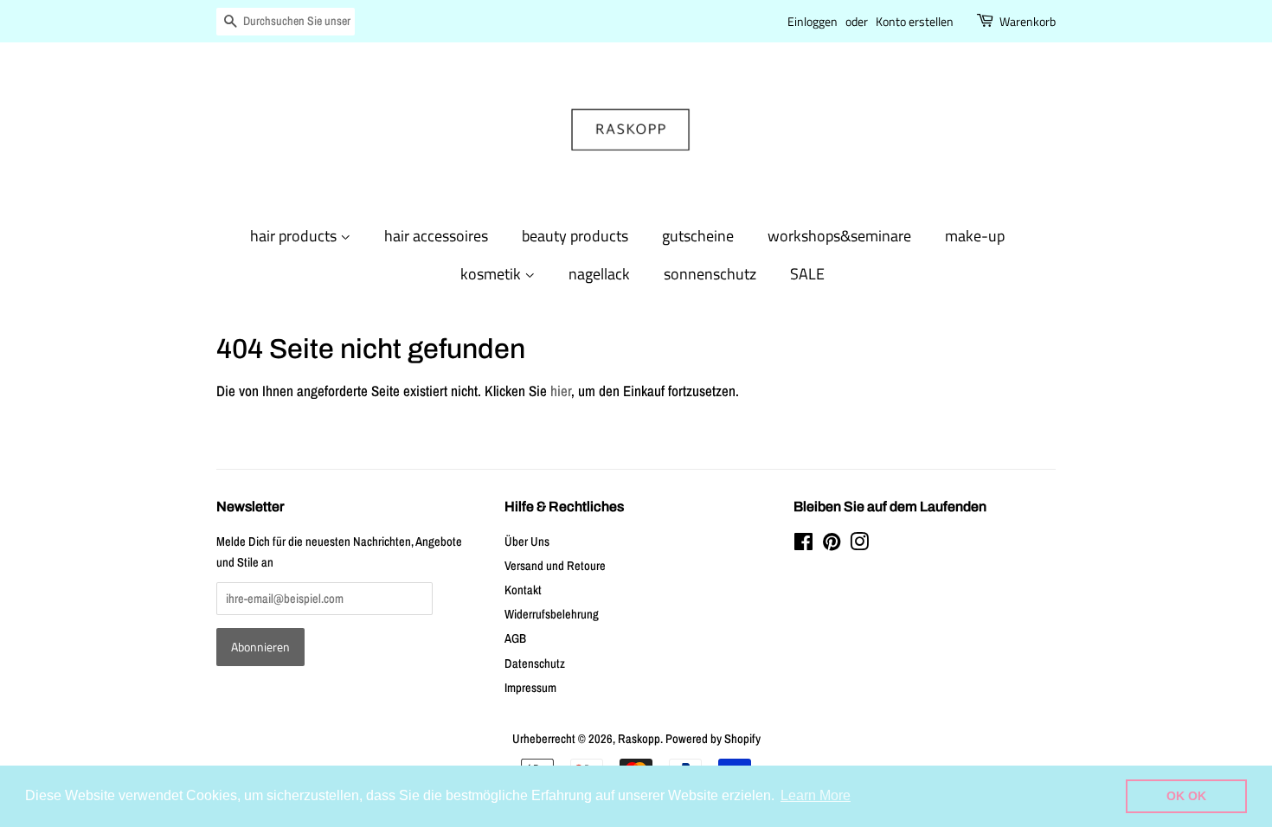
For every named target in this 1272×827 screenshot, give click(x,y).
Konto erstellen (915, 21)
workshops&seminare (839, 235)
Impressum (530, 687)
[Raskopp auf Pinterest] (831, 545)
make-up (975, 235)
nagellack (599, 273)
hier (560, 391)
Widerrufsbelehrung (551, 614)
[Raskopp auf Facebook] (803, 545)
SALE (807, 273)
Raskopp (639, 738)
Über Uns (526, 541)
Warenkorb (1027, 21)
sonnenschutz (710, 273)
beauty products (575, 235)
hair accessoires (436, 235)
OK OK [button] (1186, 796)
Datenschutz (534, 663)
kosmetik (492, 273)
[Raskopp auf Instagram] (859, 545)
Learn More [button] (816, 795)
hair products (295, 235)
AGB (515, 638)
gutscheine (698, 235)
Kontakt (523, 590)
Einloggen (812, 21)
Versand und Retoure (555, 565)
